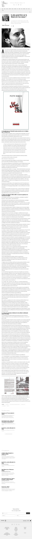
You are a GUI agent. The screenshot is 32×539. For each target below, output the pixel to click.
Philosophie (16, 529)
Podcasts (25, 527)
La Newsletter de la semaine (7, 528)
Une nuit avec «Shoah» (6, 486)
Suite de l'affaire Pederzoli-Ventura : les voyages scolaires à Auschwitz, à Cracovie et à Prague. (8, 424)
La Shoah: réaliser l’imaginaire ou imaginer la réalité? (7, 453)
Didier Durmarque (5, 25)
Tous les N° (16, 533)
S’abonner (16, 535)
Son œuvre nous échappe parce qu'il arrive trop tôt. (8, 430)
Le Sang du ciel (23, 404)
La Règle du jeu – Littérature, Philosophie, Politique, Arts (2, 8)
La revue (3, 10)
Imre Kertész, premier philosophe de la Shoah (8, 428)
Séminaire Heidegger (7, 533)
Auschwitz (7, 404)
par (5, 464)
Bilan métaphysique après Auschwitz (15, 404)
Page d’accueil (7, 527)
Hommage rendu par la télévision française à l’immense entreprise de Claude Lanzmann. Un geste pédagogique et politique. (8, 490)
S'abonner (28, 513)
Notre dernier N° (16, 534)
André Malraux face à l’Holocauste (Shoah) (8, 470)
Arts (16, 531)
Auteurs (7, 529)
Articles (16, 527)
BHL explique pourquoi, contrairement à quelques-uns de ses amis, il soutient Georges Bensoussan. (8, 482)
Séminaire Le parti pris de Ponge (7, 534)
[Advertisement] (16, 443)
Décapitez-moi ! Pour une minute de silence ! (8, 413)
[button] (30, 12)
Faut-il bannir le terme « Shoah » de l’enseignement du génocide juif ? (8, 421)
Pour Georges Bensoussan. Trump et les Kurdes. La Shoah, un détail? (8, 479)
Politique (16, 530)
